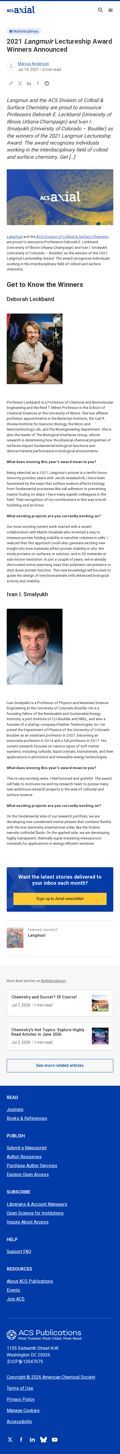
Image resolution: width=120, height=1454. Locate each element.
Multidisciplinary (26, 31)
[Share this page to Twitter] (20, 83)
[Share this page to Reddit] (46, 83)
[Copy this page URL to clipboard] (11, 83)
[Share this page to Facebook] (37, 83)
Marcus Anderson (33, 63)
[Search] (100, 10)
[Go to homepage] (21, 9)
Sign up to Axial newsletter (60, 898)
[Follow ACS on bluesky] (43, 1439)
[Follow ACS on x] (10, 1439)
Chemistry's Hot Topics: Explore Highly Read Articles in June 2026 (47, 1032)
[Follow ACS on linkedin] (32, 1439)
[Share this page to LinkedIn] (29, 83)
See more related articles (60, 1065)
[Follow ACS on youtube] (54, 1439)
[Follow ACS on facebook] (21, 1439)
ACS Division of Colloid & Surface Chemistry (72, 237)
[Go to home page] (60, 1334)
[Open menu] (110, 10)
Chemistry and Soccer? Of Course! (44, 997)
